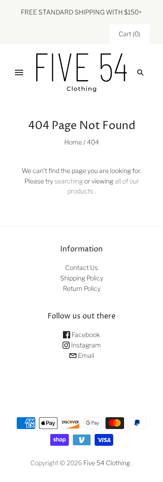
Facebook (85, 334)
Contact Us (81, 267)
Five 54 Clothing (106, 463)
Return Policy (82, 288)
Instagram (85, 345)
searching (68, 181)
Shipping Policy (81, 278)
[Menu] (19, 72)
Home (73, 142)
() (129, 34)
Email (85, 355)
